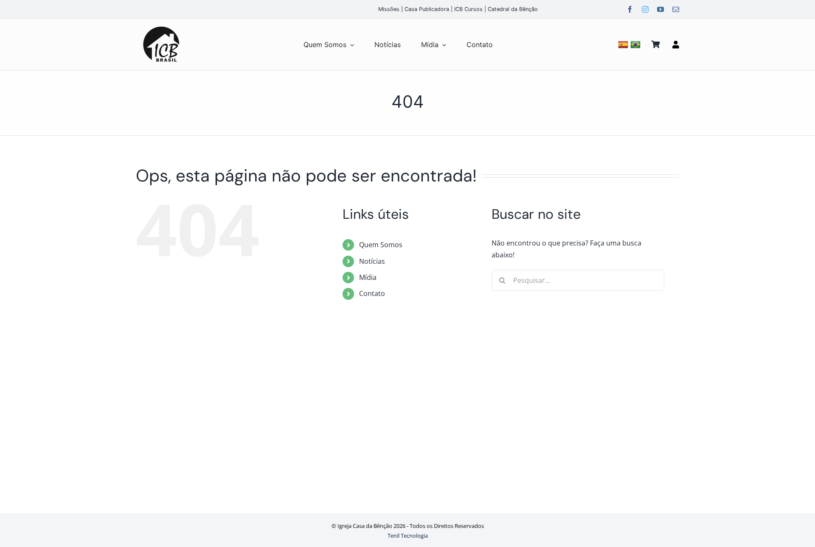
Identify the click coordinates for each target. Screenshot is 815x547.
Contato (372, 293)
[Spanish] (624, 44)
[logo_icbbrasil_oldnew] (161, 26)
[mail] (675, 9)
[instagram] (645, 9)
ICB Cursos (468, 9)
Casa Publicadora (427, 9)
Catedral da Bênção (513, 9)
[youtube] (660, 9)
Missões (388, 9)
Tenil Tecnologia (408, 535)
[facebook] (630, 9)
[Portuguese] (636, 44)
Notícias (372, 261)
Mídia (368, 277)
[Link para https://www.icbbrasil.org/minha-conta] (675, 44)
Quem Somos (380, 244)
